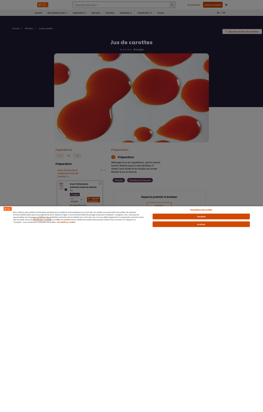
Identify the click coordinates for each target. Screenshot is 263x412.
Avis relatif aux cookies (66, 222)
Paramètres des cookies (201, 209)
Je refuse (201, 224)
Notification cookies (42, 219)
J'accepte (201, 216)
